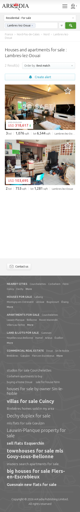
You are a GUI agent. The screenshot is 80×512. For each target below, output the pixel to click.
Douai (49, 350)
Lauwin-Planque (15, 319)
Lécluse (40, 301)
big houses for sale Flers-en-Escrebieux (36, 473)
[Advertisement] (40, 222)
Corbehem (54, 284)
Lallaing (38, 296)
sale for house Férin (48, 382)
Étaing (65, 301)
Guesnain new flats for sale (32, 484)
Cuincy (10, 289)
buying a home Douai (19, 382)
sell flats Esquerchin (25, 443)
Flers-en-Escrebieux (43, 355)
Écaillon (59, 337)
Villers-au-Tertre (16, 324)
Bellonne (32, 319)
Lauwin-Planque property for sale (36, 433)
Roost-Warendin (48, 319)
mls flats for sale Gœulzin (25, 423)
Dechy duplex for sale (28, 415)
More (29, 289)
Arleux (48, 337)
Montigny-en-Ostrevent (20, 301)
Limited (51, 499)
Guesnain (46, 332)
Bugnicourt (53, 301)
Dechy (19, 289)
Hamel (39, 337)
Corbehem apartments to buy (24, 376)
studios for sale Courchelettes (29, 370)
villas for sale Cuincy (30, 401)
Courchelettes (38, 284)
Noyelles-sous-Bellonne (20, 337)
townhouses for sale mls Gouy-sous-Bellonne (35, 453)
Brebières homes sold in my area (30, 408)
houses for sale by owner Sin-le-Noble (35, 391)
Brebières (12, 355)
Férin (66, 284)
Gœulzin (25, 355)
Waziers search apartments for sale (33, 464)
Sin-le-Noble (62, 350)
